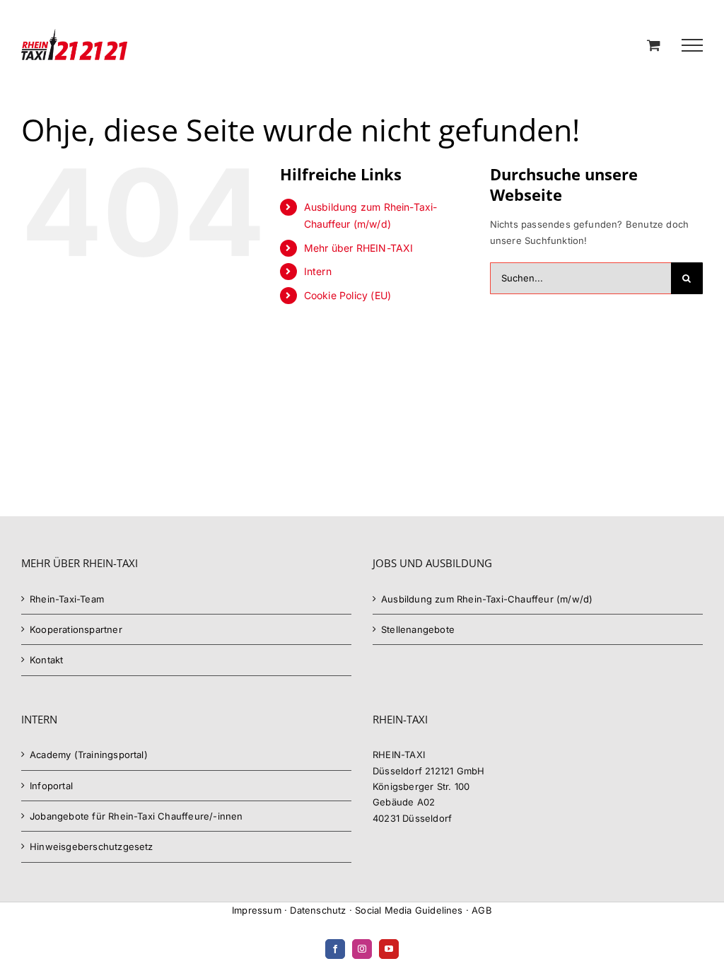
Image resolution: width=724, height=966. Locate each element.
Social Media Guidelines (409, 910)
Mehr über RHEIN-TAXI (359, 248)
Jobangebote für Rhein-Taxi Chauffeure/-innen (136, 816)
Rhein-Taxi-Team (67, 599)
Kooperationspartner (76, 629)
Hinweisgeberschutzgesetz (91, 846)
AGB (482, 910)
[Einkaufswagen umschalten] (653, 44)
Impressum (256, 910)
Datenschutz (318, 910)
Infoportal (51, 785)
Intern (318, 271)
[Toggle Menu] (692, 45)
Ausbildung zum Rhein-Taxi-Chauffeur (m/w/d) (486, 599)
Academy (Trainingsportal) (89, 754)
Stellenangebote (418, 629)
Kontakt (46, 659)
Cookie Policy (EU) (348, 295)
